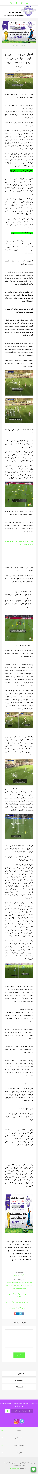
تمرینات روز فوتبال (19, 1275)
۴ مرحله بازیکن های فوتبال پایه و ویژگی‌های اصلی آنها (19, 1303)
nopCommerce (15, 1468)
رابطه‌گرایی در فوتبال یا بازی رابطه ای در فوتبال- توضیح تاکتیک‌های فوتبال (19, 1287)
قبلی (22, 45)
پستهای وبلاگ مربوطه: (19, 1280)
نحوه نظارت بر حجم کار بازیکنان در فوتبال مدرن (19, 1282)
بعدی (16, 45)
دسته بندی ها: (19, 1272)
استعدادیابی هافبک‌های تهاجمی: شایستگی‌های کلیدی (19, 1295)
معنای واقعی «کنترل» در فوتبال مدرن (19, 1308)
